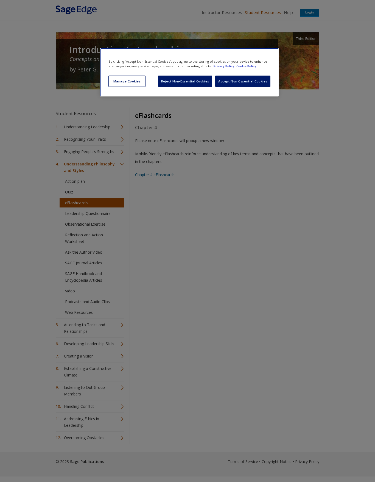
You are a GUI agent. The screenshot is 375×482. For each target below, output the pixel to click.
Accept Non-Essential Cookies (242, 81)
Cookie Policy (246, 66)
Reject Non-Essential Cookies (185, 81)
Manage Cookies (127, 81)
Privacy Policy (224, 66)
